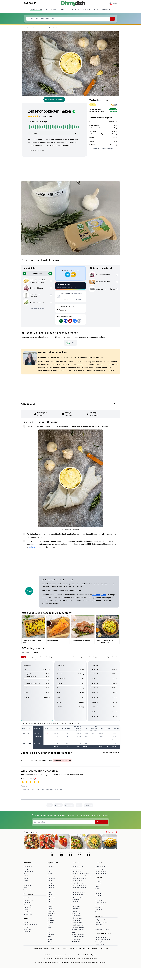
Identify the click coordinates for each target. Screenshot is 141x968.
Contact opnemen (90, 948)
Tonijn (49, 936)
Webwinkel (106, 9)
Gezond (26, 922)
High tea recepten (77, 897)
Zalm (49, 944)
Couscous (50, 887)
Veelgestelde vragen (72, 948)
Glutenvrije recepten (30, 924)
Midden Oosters (100, 902)
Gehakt (49, 894)
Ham (49, 901)
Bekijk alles (111, 832)
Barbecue (69, 805)
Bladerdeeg (51, 878)
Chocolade (51, 885)
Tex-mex (98, 912)
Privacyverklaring (52, 948)
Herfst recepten (100, 866)
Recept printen (64, 310)
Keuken (74, 9)
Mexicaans (98, 900)
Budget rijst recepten (78, 883)
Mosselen (50, 920)
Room (49, 932)
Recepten (30, 27)
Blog (96, 9)
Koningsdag (27, 902)
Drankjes (26, 869)
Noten (49, 925)
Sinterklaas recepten (78, 925)
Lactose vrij (27, 929)
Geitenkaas (51, 897)
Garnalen (50, 892)
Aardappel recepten (77, 866)
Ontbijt (26, 876)
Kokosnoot (50, 911)
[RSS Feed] (35, 3)
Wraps (49, 941)
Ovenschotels (75, 908)
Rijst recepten (76, 920)
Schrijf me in (101, 822)
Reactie (24, 786)
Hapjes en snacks (77, 894)
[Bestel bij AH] (67, 274)
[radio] (22, 782)
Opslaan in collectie (66, 306)
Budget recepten (76, 880)
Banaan (50, 876)
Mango (49, 918)
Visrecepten (99, 942)
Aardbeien (50, 869)
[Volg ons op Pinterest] (27, 3)
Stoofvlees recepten (78, 929)
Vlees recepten (100, 944)
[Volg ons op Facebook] (30, 3)
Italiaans (98, 895)
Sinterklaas (27, 912)
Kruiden (58, 805)
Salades (26, 878)
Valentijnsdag (28, 914)
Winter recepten (100, 871)
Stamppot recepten (77, 927)
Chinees (98, 884)
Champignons (52, 883)
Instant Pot (98, 924)
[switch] (58, 297)
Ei (48, 890)
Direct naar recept (55, 99)
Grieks (97, 888)
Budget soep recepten (78, 885)
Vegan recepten (100, 937)
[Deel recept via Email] (79, 321)
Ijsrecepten (75, 899)
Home (23, 27)
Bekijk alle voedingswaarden (103, 148)
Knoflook (88, 805)
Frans (97, 886)
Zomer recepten (100, 873)
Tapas (73, 932)
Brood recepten (76, 871)
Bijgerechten (28, 866)
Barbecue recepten (40, 27)
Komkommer (51, 913)
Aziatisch (98, 881)
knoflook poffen (99, 595)
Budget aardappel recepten (80, 873)
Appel (49, 871)
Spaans (97, 907)
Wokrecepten (75, 941)
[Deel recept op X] (75, 321)
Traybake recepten (77, 934)
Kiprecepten (75, 901)
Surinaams (98, 909)
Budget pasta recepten (78, 878)
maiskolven (34, 547)
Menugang (50, 9)
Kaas (49, 904)
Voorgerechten (28, 890)
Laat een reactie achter (112, 752)
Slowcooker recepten (102, 929)
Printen (117, 403)
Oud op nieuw (28, 907)
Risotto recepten (76, 922)
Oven (97, 927)
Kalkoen (50, 906)
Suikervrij (27, 931)
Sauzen (26, 880)
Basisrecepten (76, 869)
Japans (97, 898)
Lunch (25, 873)
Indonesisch (99, 893)
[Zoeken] (112, 19)
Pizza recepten (76, 915)
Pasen (26, 909)
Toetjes (26, 887)
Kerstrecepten (28, 900)
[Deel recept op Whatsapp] (61, 321)
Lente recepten (100, 869)
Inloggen (115, 3)
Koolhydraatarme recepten (32, 927)
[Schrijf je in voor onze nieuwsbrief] (32, 3)
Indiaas (97, 891)
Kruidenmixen (76, 906)
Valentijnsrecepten (77, 936)
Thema (62, 9)
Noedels (50, 922)
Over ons (104, 948)
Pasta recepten (76, 913)
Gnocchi (50, 899)
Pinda (49, 929)
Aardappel (50, 866)
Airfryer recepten (100, 920)
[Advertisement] (70, 170)
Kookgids (86, 9)
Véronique (61, 352)
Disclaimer (37, 948)
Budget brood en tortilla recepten (82, 876)
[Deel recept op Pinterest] (70, 321)
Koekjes (74, 904)
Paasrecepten (76, 911)
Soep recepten (28, 883)
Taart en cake (28, 885)
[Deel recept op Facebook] (66, 321)
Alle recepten (36, 9)
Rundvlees (51, 934)
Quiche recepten (76, 918)
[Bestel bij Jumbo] (73, 274)
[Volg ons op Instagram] (25, 3)
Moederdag (27, 905)
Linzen (49, 915)
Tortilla (49, 939)
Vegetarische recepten (102, 939)
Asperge (50, 873)
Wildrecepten (75, 939)
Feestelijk (27, 898)
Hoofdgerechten (29, 871)
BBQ (49, 805)
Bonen (49, 880)
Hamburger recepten (78, 892)
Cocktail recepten (77, 890)
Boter (79, 805)
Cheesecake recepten (78, 887)
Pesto (49, 927)
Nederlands (99, 905)
